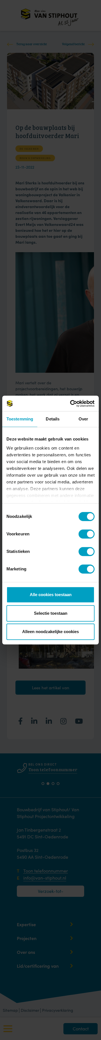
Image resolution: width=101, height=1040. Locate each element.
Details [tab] (52, 419)
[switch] (83, 533)
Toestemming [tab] (19, 419)
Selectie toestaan (50, 613)
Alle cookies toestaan (51, 594)
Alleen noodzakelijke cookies (50, 631)
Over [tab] (83, 419)
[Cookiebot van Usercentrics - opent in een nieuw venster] (71, 403)
